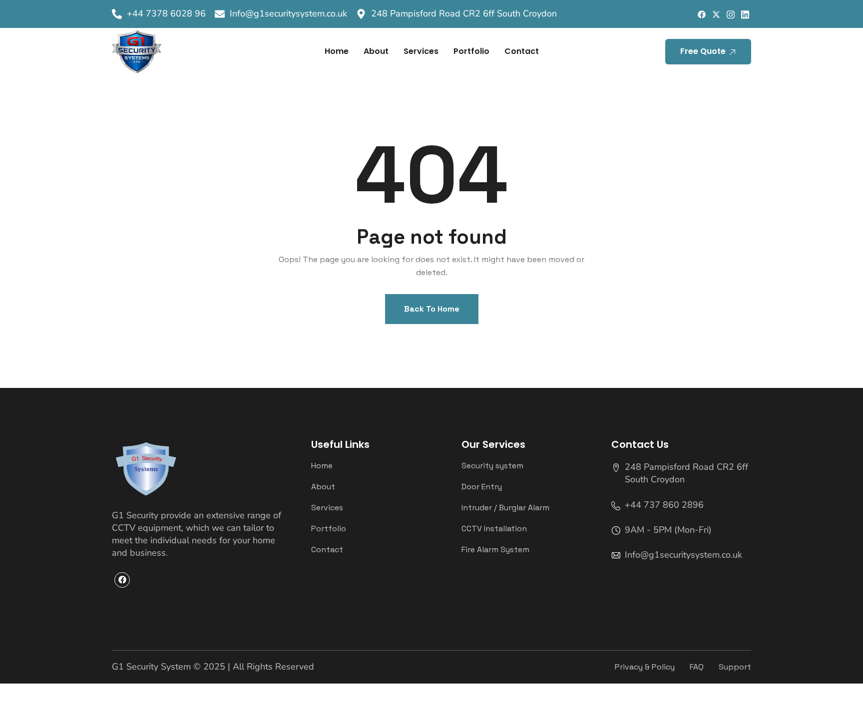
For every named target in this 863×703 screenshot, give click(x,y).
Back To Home (431, 309)
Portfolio (471, 51)
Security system (492, 466)
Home (337, 51)
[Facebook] (701, 14)
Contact (521, 51)
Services (421, 51)
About (376, 51)
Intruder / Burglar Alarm (505, 508)
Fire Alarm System (495, 550)
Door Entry (481, 487)
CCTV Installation (494, 529)
